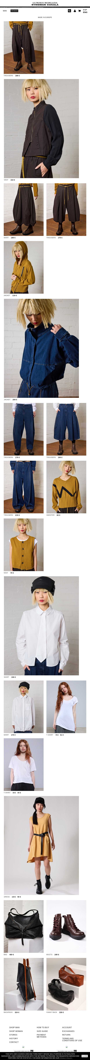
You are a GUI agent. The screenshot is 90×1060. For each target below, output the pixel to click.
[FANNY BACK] (66, 984)
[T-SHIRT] (66, 707)
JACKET (7, 295)
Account (67, 1027)
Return (66, 1035)
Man (5, 11)
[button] (18, 72)
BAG (5, 954)
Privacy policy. (66, 1058)
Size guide (42, 1031)
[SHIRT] (41, 625)
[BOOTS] (66, 926)
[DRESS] (41, 845)
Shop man (14, 1027)
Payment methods (41, 1036)
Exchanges (68, 1031)
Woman (14, 11)
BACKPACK (8, 1012)
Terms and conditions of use (72, 1040)
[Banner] (45, 4)
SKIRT (6, 238)
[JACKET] (24, 267)
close (84, 1056)
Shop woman (16, 1031)
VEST (6, 180)
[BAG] (24, 926)
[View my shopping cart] (79, 11)
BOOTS (49, 954)
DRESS (7, 897)
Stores (13, 1035)
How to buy (43, 1027)
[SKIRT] (24, 209)
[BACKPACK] (24, 984)
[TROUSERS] (24, 47)
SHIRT (6, 677)
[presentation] (5, 47)
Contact (14, 1042)
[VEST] (41, 128)
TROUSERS (8, 76)
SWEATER (50, 515)
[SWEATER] (66, 487)
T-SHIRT (49, 735)
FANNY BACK (51, 1012)
